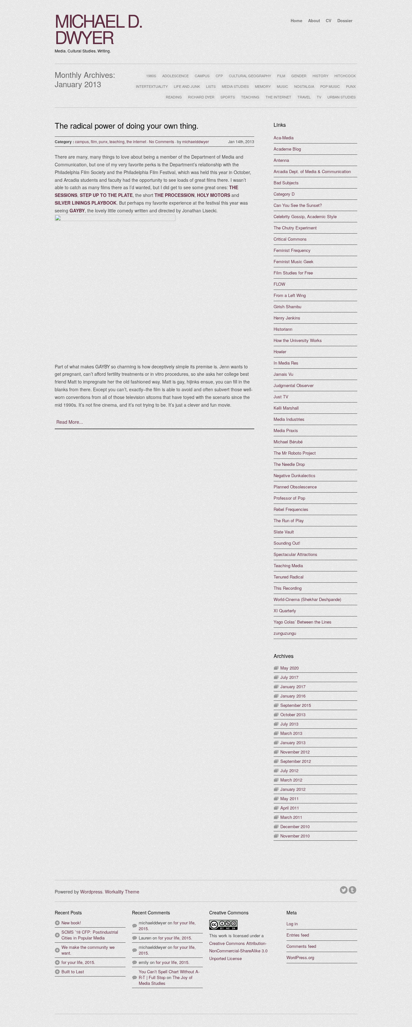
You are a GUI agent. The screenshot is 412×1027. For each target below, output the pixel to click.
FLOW (279, 284)
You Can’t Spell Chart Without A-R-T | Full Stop (169, 974)
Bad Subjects (286, 183)
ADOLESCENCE (175, 75)
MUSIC (282, 86)
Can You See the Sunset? (298, 205)
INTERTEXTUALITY (152, 86)
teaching (117, 141)
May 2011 (289, 798)
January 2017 (292, 686)
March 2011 (291, 817)
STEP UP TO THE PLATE (106, 195)
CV (329, 20)
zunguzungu (285, 633)
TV (319, 96)
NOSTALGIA (304, 86)
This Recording (288, 588)
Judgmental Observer (294, 385)
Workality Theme (122, 891)
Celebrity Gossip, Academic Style (305, 216)
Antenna (281, 160)
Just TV (281, 396)
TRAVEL (304, 96)
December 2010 (295, 826)
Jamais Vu (283, 374)
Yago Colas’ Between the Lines (303, 622)
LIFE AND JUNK (187, 86)
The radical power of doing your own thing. (127, 125)
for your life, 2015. (78, 962)
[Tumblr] (353, 889)
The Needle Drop (289, 464)
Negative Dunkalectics (294, 475)
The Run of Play (289, 520)
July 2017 (289, 677)
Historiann (283, 329)
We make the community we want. (88, 950)
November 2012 (295, 752)
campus (82, 141)
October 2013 (292, 714)
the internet (136, 141)
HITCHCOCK (345, 75)
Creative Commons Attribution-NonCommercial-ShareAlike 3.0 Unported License (238, 950)
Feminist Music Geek (294, 261)
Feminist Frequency (292, 250)
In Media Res (286, 363)
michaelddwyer (195, 141)
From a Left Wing (290, 295)
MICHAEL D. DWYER (98, 28)
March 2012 (291, 780)
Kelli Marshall (286, 408)
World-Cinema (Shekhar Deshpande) (307, 599)
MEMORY (263, 86)
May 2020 (289, 668)
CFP (219, 75)
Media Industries (289, 419)
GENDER (298, 75)
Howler (280, 351)
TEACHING (250, 96)
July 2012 (289, 770)
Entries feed (297, 935)
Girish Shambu (287, 306)
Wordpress (91, 891)
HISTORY (320, 75)
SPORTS (227, 96)
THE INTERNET (278, 96)
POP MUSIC (330, 86)
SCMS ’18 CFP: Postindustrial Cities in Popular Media (89, 935)
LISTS (211, 86)
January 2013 (292, 742)
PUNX (351, 86)
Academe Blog (287, 149)
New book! (71, 923)
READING (174, 96)
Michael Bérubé (288, 442)
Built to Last (72, 971)
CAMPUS (202, 75)
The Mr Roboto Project (295, 453)
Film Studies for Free (293, 273)
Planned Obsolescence (295, 487)
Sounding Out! (287, 543)
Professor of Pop (289, 498)
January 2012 (292, 789)
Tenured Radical (289, 577)
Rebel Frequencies (291, 509)
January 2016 (292, 696)
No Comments (161, 141)
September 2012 (295, 761)
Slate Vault (284, 532)
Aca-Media (284, 137)
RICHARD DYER (201, 96)
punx (103, 141)
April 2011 (289, 808)
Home (296, 20)
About (314, 20)
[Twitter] (344, 889)
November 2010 (295, 836)
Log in (292, 924)
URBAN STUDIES (341, 96)
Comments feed (301, 946)
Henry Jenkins (287, 318)
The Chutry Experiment (295, 228)
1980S (151, 75)
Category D (284, 194)
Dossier (344, 20)
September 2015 (295, 705)
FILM (281, 75)
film (94, 141)
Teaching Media (288, 565)
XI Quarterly (285, 610)
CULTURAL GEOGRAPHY (250, 75)
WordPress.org (300, 957)
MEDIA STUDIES (235, 86)
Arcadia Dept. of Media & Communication (312, 171)
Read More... (69, 422)
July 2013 (289, 724)
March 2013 (291, 733)
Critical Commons (290, 239)
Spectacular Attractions (295, 554)
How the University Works (298, 340)
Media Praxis (286, 430)
